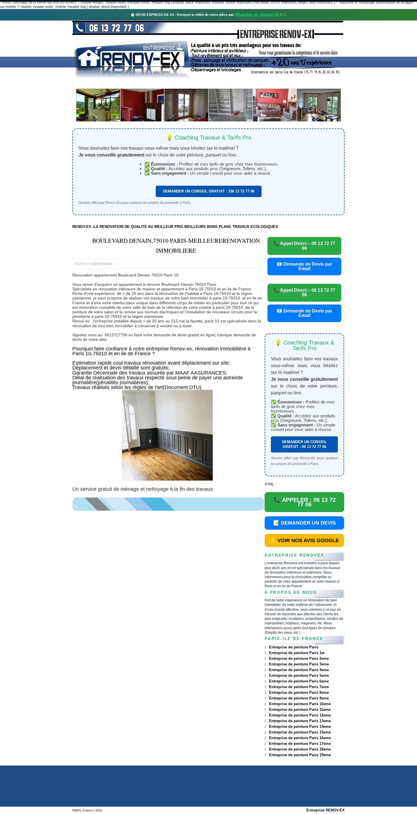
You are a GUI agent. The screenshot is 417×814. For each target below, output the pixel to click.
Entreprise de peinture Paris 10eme (300, 704)
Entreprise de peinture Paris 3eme (299, 664)
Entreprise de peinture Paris (293, 647)
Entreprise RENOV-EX (325, 810)
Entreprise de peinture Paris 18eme (300, 749)
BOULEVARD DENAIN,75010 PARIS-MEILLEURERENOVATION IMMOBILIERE (176, 245)
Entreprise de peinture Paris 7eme (299, 687)
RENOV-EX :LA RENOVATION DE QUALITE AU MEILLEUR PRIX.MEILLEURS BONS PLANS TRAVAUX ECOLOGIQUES (175, 227)
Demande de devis (251, 83)
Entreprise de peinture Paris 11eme (299, 709)
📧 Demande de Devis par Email (304, 266)
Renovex (118, 83)
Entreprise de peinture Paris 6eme (299, 681)
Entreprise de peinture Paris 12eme (300, 715)
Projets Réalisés (201, 83)
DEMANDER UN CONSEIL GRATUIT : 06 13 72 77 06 (304, 444)
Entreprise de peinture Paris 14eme (300, 726)
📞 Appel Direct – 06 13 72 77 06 (304, 245)
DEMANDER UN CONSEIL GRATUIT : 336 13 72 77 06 (208, 191)
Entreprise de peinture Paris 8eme (299, 692)
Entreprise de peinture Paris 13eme (300, 721)
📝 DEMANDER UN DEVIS (304, 523)
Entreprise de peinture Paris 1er (297, 653)
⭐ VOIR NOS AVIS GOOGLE (304, 540)
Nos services (155, 83)
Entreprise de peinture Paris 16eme (300, 738)
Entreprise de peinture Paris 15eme (300, 732)
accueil (87, 83)
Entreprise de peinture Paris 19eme (300, 755)
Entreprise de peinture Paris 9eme (299, 698)
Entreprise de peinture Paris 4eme (299, 670)
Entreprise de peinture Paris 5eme (299, 675)
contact (292, 83)
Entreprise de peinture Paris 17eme (300, 743)
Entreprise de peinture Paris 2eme (299, 658)
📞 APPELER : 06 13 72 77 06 (304, 502)
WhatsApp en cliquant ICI (257, 14)
